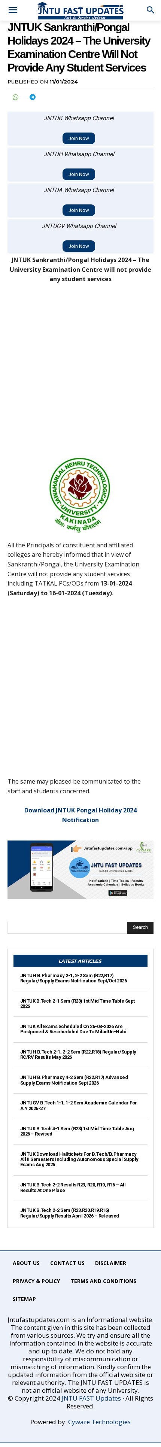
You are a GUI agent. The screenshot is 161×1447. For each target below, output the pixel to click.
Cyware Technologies (99, 1421)
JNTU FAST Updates (91, 1398)
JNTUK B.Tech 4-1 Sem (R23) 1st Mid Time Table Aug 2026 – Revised (77, 1131)
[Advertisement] (80, 374)
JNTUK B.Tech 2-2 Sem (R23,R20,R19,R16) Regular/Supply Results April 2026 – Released (69, 1212)
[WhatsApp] (14, 96)
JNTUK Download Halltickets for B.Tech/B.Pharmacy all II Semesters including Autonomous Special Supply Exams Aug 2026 (79, 1159)
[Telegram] (32, 96)
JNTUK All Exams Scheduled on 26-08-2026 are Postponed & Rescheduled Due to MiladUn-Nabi (73, 1029)
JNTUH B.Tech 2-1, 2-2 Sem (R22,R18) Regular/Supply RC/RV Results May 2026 (78, 1054)
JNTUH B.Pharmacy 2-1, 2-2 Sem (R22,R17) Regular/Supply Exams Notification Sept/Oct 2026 (73, 978)
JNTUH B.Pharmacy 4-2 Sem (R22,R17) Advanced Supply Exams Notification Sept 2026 (74, 1079)
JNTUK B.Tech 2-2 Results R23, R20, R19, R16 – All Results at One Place (73, 1187)
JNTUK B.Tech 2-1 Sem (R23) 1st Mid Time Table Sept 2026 (77, 1003)
